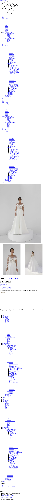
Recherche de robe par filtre (7, 32)
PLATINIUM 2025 (12, 76)
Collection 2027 (5, 18)
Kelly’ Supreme (12, 56)
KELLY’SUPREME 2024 (14, 86)
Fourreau (8, 39)
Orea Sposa (11, 60)
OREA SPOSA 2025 (13, 75)
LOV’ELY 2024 (12, 87)
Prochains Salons (8, 96)
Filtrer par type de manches (9, 33)
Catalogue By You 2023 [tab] (6, 287)
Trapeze (8, 40)
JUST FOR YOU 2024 (13, 85)
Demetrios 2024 (12, 83)
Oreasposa (6, 29)
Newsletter (9, 97)
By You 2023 (13, 278)
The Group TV (7, 95)
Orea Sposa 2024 (12, 89)
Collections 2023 (10, 92)
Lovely (6, 24)
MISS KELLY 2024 (12, 88)
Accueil (3, 16)
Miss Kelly (7, 21)
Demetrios (6, 26)
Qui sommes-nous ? (5, 17)
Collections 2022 (10, 93)
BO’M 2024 (11, 162)
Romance (6, 31)
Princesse (8, 42)
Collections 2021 (10, 94)
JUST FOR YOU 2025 (13, 71)
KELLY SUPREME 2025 (14, 72)
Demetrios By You (12, 134)
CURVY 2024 (11, 82)
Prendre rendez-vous (6, 44)
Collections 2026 (10, 48)
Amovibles (9, 37)
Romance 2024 (12, 91)
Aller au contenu (3, 0)
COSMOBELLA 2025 (13, 65)
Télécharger (2, 292)
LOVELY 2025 (12, 73)
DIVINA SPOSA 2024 (13, 84)
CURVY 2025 (11, 66)
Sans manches (9, 34)
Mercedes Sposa (7, 20)
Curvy (6, 25)
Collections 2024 (10, 77)
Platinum (6, 27)
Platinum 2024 (11, 90)
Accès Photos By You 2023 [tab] (7, 288)
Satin (8, 43)
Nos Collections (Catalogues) (10, 47)
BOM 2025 (11, 64)
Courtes (8, 36)
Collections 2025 (10, 63)
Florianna (6, 30)
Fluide (8, 41)
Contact (3, 98)
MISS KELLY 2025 (12, 74)
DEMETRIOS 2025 (13, 67)
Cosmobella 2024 (12, 81)
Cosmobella (7, 28)
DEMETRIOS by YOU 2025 (14, 68)
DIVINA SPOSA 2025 (13, 70)
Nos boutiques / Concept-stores (10, 46)
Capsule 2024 (11, 80)
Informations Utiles (5, 45)
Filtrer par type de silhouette (10, 38)
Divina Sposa (7, 19)
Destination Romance (13, 62)
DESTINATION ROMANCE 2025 (15, 69)
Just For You (7, 22)
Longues (8, 35)
